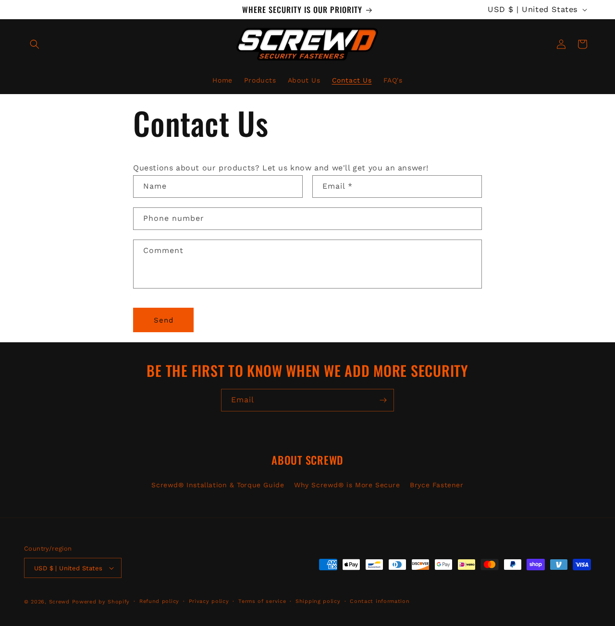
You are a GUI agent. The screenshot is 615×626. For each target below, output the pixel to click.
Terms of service (262, 601)
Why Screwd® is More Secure (347, 485)
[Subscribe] (383, 400)
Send (163, 320)
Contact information (379, 601)
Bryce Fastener (436, 485)
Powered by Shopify (101, 602)
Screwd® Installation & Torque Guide (217, 485)
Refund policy (159, 601)
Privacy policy (209, 601)
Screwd (59, 602)
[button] (34, 44)
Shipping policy (318, 601)
